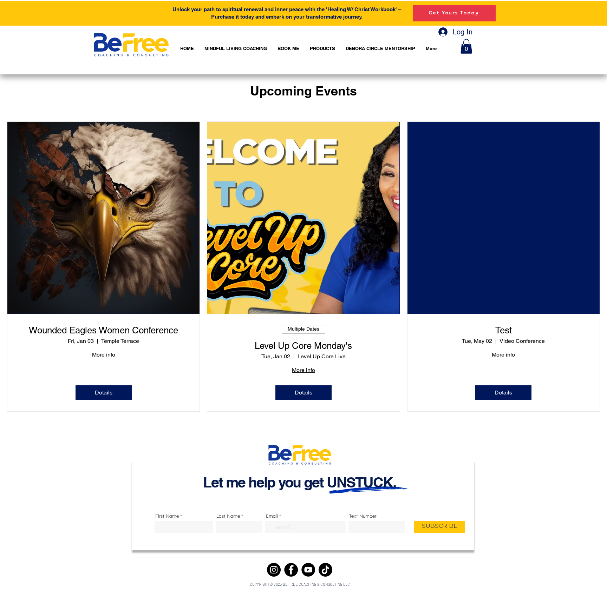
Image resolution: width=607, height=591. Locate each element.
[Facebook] (291, 570)
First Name (167, 516)
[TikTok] (325, 570)
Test (503, 330)
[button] (466, 46)
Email (272, 516)
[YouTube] (308, 570)
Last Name (228, 516)
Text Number (362, 516)
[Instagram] (274, 570)
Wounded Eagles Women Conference (103, 330)
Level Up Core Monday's (303, 345)
